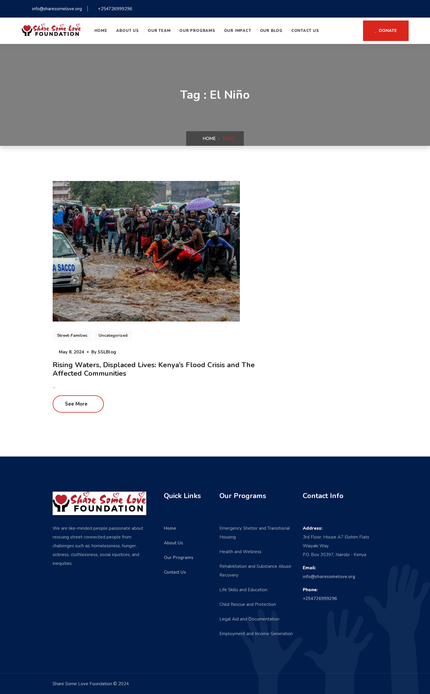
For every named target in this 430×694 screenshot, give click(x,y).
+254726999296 (320, 598)
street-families (72, 335)
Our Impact (237, 30)
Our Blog (271, 30)
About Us (127, 30)
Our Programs (197, 30)
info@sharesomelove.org (329, 577)
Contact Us (305, 30)
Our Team (159, 30)
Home (100, 30)
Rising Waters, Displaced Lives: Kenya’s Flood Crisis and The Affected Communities (154, 369)
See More (77, 404)
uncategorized (113, 335)
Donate (387, 30)
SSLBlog (107, 352)
